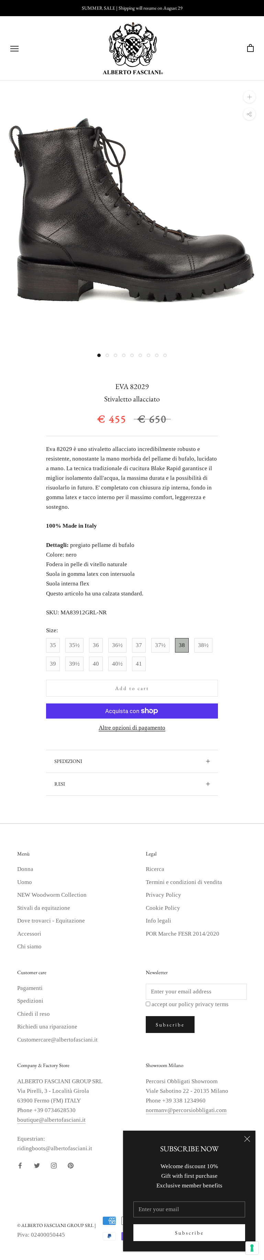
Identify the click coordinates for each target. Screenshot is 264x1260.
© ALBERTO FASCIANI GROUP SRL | (56, 1225)
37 (139, 645)
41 (139, 663)
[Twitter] (37, 1165)
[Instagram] (54, 1165)
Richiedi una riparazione (47, 1026)
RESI (59, 783)
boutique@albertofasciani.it (51, 1120)
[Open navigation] (14, 48)
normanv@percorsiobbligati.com (186, 1110)
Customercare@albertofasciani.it (57, 1039)
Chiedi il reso (33, 1014)
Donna (25, 869)
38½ (203, 645)
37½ (160, 645)
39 (53, 663)
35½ (74, 645)
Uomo (24, 882)
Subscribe (189, 1232)
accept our (190, 1004)
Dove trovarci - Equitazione (51, 920)
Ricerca (155, 869)
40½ (117, 663)
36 (96, 645)
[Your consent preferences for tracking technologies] (251, 1247)
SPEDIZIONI (68, 761)
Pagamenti (30, 988)
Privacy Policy (163, 895)
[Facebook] (20, 1165)
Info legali (158, 920)
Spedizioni (30, 1001)
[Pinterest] (71, 1165)
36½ (117, 645)
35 (53, 645)
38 (182, 645)
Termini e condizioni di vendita (184, 882)
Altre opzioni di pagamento (132, 727)
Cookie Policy (163, 908)
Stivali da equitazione (43, 908)
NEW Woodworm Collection (52, 895)
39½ (74, 663)
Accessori (29, 933)
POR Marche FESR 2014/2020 (182, 933)
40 (96, 663)
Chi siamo (29, 946)
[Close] (247, 1139)
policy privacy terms (203, 1004)
